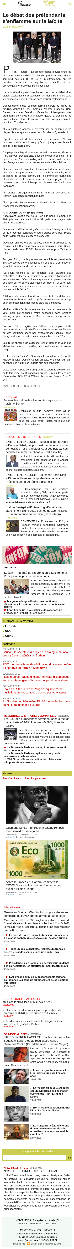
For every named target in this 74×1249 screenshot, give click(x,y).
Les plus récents (12, 778)
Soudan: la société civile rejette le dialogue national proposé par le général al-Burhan (35, 653)
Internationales (12, 907)
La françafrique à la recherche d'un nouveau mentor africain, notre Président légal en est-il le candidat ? (49, 1130)
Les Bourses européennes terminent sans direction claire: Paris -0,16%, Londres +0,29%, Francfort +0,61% (36, 722)
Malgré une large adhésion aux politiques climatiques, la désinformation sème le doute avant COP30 (34, 604)
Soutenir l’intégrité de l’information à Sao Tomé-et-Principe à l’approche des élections (36, 574)
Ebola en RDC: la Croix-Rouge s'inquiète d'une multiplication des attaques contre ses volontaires (34, 690)
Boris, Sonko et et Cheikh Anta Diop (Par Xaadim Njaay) (50, 1109)
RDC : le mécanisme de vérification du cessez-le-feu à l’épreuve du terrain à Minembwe (37, 666)
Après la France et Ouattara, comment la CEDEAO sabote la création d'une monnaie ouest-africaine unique (33, 885)
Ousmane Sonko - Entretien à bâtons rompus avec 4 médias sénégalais (35, 829)
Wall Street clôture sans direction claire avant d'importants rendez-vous (33, 761)
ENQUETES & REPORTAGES (23, 436)
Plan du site (19, 1243)
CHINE (8, 635)
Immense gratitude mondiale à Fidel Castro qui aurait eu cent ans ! (49, 1073)
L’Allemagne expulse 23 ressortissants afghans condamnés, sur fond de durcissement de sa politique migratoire (36, 979)
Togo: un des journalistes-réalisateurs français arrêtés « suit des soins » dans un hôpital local (34, 950)
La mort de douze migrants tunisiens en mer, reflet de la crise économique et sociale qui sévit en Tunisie (37, 937)
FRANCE (10, 625)
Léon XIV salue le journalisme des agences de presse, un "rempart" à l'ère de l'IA (33, 611)
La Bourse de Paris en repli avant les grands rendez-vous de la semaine (32, 755)
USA (7, 630)
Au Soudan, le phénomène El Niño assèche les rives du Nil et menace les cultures (36, 703)
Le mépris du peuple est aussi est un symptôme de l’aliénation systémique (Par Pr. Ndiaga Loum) (49, 1092)
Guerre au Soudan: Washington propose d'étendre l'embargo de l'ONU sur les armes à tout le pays (36, 914)
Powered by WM (52, 1243)
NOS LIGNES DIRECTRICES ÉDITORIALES (32, 1171)
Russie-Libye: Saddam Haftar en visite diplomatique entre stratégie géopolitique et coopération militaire (36, 678)
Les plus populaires (35, 778)
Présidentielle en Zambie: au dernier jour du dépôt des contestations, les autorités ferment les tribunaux (36, 964)
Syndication (36, 1243)
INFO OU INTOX (12, 567)
